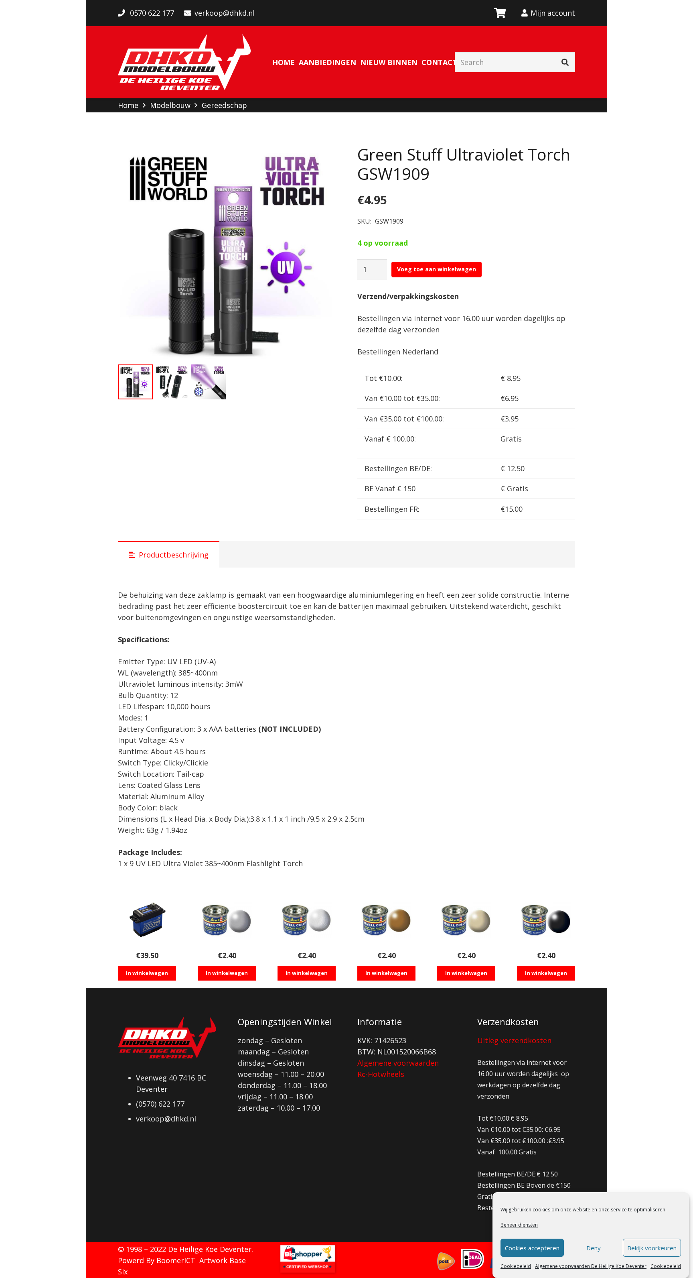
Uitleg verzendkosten (514, 1040)
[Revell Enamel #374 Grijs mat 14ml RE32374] (227, 920)
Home (128, 105)
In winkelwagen (147, 973)
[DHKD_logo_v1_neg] (184, 62)
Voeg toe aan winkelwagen (436, 269)
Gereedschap (224, 105)
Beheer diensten (519, 1224)
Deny (593, 1248)
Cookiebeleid (515, 1266)
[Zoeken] (565, 62)
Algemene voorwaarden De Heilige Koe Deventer (590, 1266)
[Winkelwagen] (499, 13)
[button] (321, 159)
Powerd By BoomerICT (156, 1260)
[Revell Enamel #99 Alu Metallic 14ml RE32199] (307, 920)
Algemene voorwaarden (398, 1063)
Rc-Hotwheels (380, 1074)
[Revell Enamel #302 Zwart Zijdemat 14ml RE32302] (546, 920)
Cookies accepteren (532, 1248)
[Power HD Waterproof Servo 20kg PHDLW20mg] (147, 920)
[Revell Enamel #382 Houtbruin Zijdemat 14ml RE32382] (386, 920)
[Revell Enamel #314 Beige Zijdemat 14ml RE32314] (466, 920)
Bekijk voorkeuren (652, 1248)
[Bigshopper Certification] (308, 1272)
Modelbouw (170, 105)
